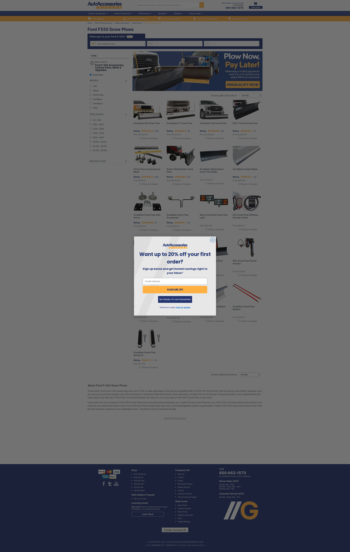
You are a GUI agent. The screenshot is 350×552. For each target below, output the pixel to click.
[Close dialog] (212, 240)
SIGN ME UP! (175, 290)
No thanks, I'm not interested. (175, 299)
